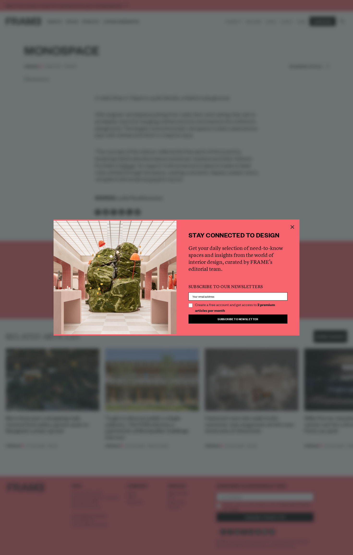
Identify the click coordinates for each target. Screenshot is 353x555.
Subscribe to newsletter (238, 319)
